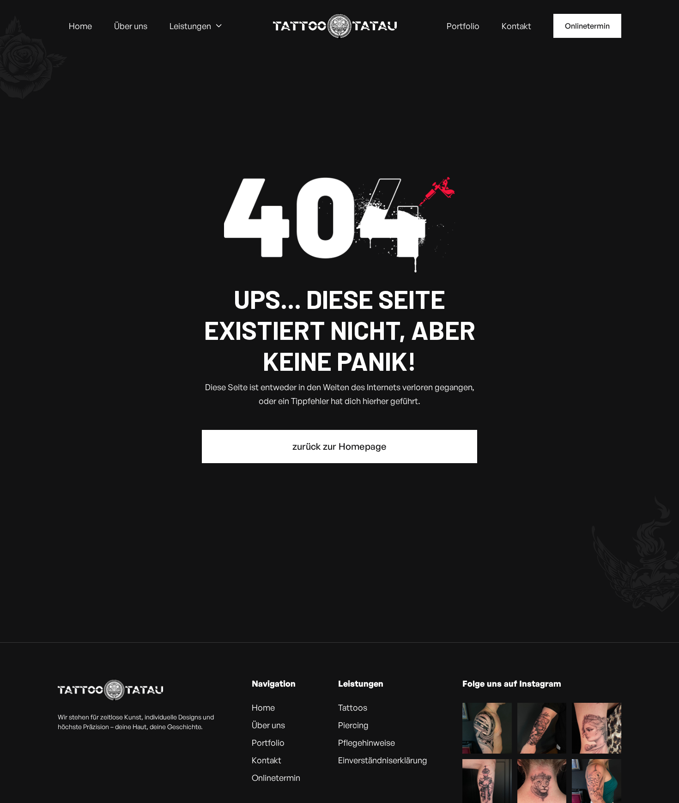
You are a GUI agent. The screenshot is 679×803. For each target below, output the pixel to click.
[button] (196, 26)
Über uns (130, 26)
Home (80, 26)
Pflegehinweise (366, 742)
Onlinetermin (587, 25)
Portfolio (463, 26)
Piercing (353, 725)
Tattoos (352, 707)
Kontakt (516, 26)
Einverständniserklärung (382, 760)
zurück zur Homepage (339, 446)
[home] (335, 26)
